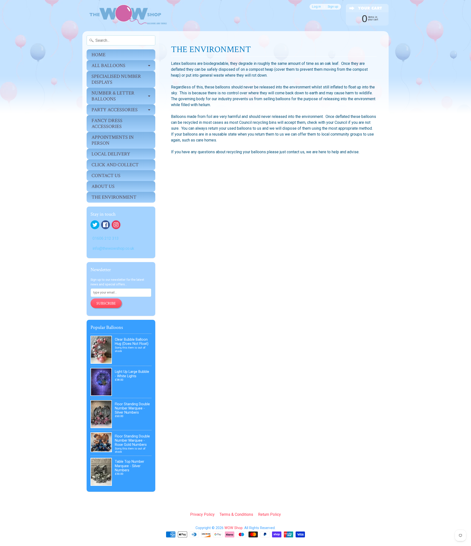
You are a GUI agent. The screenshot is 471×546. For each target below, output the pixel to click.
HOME (98, 55)
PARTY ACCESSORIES (115, 110)
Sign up (333, 6)
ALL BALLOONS (108, 65)
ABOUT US (103, 186)
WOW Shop (233, 528)
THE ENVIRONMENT (114, 197)
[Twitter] (95, 224)
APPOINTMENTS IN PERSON (113, 140)
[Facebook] (105, 224)
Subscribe (106, 303)
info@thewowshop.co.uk (113, 248)
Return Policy (269, 514)
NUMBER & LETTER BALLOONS (113, 96)
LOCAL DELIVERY (111, 154)
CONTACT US (106, 175)
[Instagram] (116, 224)
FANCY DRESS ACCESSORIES (107, 123)
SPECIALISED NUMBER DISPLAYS (116, 79)
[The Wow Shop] (125, 15)
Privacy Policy (202, 514)
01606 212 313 (105, 238)
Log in (316, 6)
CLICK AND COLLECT (115, 165)
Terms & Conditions (236, 514)
